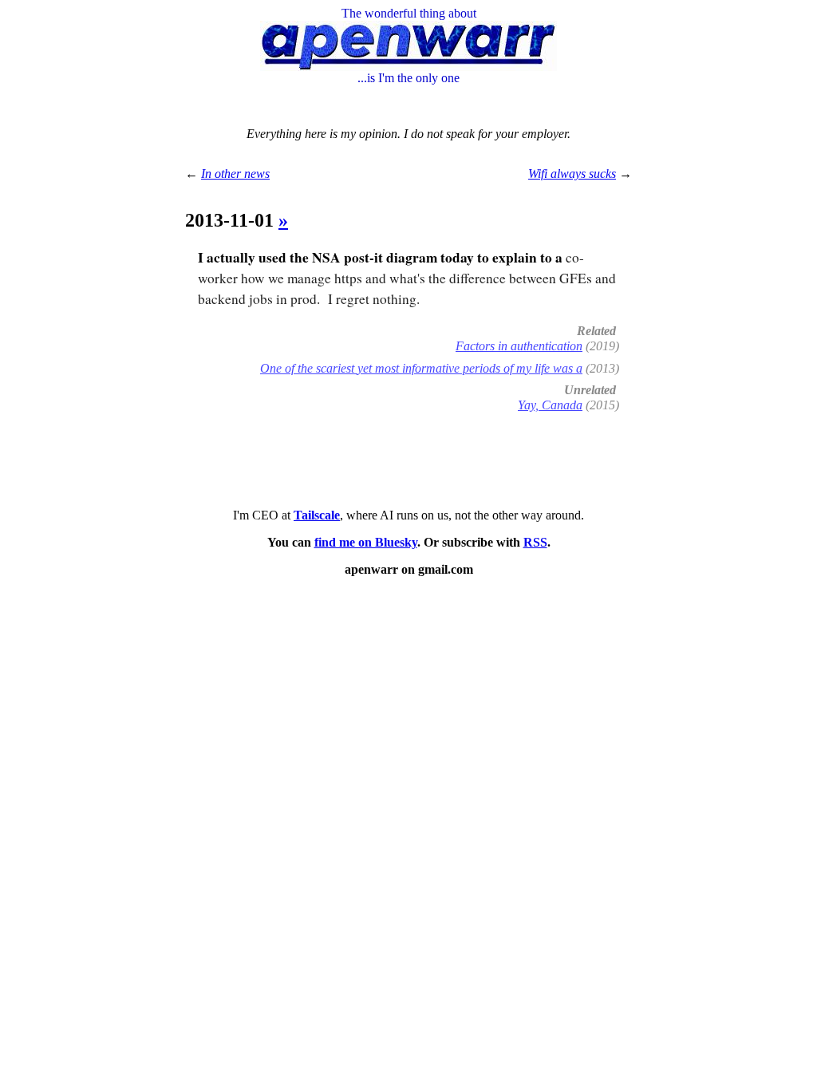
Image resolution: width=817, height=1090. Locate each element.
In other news (235, 173)
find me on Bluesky (365, 542)
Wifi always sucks (572, 173)
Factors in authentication (519, 346)
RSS (535, 542)
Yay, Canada (550, 405)
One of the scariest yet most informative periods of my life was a (421, 368)
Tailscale (317, 515)
